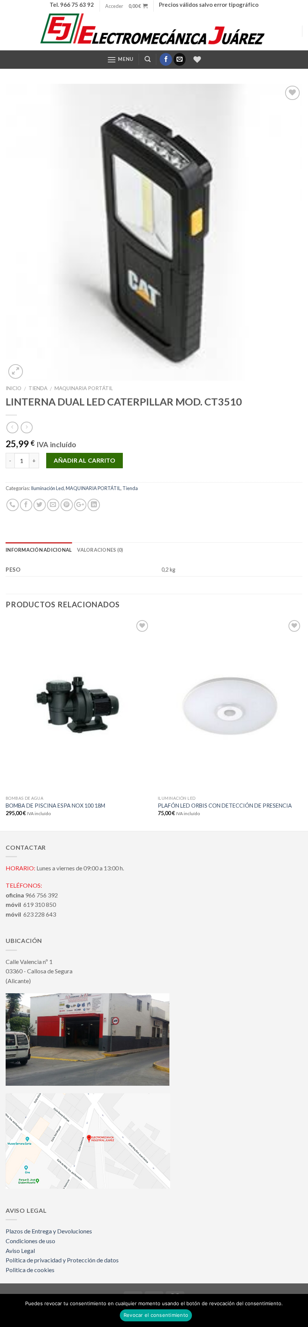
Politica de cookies (30, 1269)
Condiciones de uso (30, 1240)
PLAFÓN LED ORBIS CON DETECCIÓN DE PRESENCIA (225, 805)
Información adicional (39, 550)
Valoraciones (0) (100, 550)
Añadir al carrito (84, 460)
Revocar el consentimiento (156, 1315)
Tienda (38, 388)
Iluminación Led (47, 488)
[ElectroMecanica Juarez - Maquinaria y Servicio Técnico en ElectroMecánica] (154, 31)
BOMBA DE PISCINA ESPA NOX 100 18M (55, 805)
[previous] (6, 723)
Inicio (13, 388)
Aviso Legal (20, 1250)
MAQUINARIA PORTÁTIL (83, 388)
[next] (302, 723)
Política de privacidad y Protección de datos (62, 1259)
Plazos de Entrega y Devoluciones (49, 1231)
